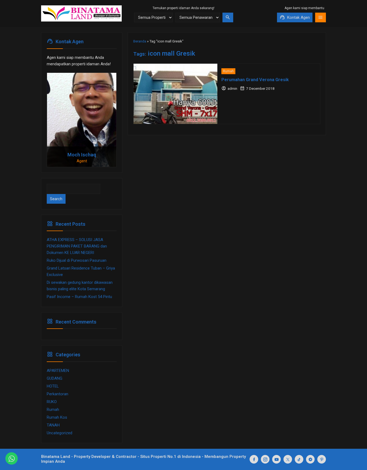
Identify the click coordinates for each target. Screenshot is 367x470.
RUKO (52, 401)
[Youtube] (276, 459)
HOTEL (53, 386)
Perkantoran (57, 394)
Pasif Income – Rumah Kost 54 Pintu (79, 296)
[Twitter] (287, 459)
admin (232, 88)
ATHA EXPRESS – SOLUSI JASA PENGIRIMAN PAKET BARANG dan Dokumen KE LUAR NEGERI (77, 246)
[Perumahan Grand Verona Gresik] (175, 94)
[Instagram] (265, 459)
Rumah (228, 71)
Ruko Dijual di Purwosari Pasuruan (76, 260)
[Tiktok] (299, 459)
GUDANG (54, 378)
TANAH (53, 425)
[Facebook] (254, 459)
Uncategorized (59, 432)
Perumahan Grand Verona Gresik (255, 79)
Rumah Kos (57, 417)
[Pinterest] (321, 459)
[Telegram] (310, 459)
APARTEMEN (58, 370)
